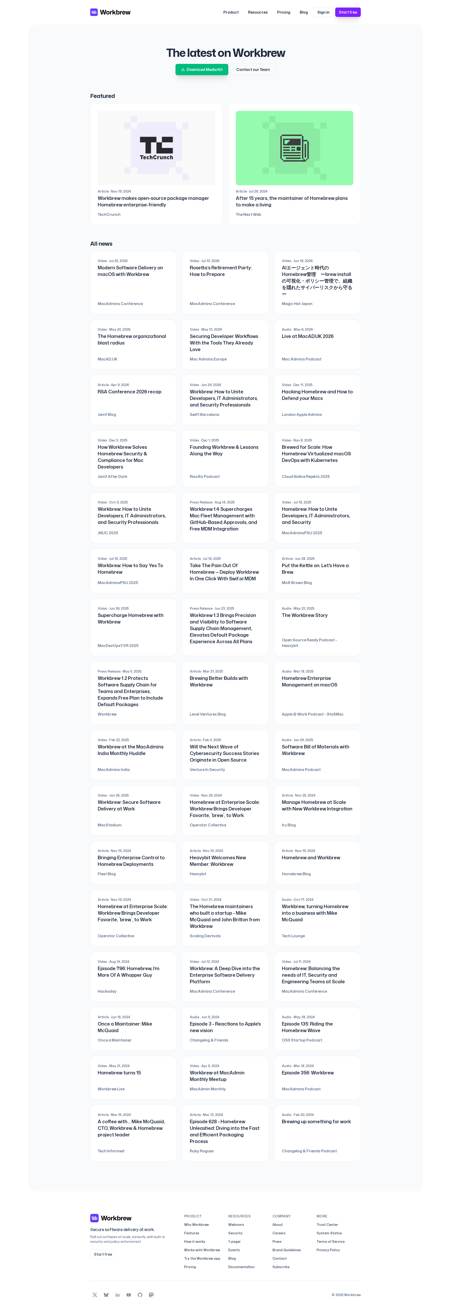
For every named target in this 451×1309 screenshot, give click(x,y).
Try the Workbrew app (202, 1258)
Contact (279, 1258)
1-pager (234, 1241)
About (277, 1224)
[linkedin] (117, 1295)
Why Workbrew (196, 1224)
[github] (140, 1295)
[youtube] (128, 1295)
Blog (304, 12)
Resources (258, 12)
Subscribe (280, 1267)
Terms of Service (331, 1241)
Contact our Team (253, 69)
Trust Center (327, 1224)
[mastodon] (151, 1295)
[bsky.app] (106, 1295)
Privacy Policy (328, 1250)
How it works (194, 1241)
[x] (95, 1295)
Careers (279, 1233)
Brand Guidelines (286, 1250)
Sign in (323, 12)
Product (231, 12)
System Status (329, 1233)
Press (277, 1241)
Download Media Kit (205, 69)
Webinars (236, 1224)
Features (191, 1233)
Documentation (241, 1267)
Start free (348, 12)
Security (235, 1233)
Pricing (283, 12)
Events (234, 1250)
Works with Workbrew (202, 1250)
